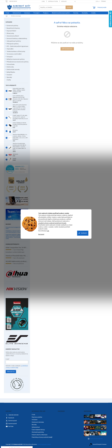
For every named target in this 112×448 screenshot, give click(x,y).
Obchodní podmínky (38, 432)
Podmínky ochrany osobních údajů (42, 437)
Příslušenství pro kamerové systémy (17, 62)
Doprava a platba (53, 1)
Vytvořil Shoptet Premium (99, 444)
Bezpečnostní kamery (13, 28)
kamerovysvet (12, 421)
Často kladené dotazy (38, 430)
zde (48, 231)
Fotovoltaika (10, 64)
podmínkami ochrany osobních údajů (17, 366)
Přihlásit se (11, 371)
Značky (9, 80)
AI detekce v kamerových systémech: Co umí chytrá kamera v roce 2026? (17, 231)
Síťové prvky (10, 33)
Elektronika (10, 67)
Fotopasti (10, 57)
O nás (43, 1)
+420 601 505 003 (13, 415)
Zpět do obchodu (67, 49)
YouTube (10, 426)
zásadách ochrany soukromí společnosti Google (52, 223)
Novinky (34, 425)
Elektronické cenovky (13, 69)
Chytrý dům (10, 49)
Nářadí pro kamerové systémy (16, 59)
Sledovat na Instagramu (96, 439)
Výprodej (9, 77)
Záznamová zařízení (13, 36)
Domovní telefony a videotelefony (17, 38)
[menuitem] (7, 13)
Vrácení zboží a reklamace (39, 435)
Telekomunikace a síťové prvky (16, 51)
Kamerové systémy (12, 26)
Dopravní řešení (11, 31)
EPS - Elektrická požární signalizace (17, 46)
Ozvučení (9, 75)
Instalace (64, 1)
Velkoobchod (36, 427)
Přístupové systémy (13, 44)
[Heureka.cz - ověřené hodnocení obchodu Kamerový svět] (17, 169)
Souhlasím (84, 233)
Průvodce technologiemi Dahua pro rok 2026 (16, 227)
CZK (97, 1)
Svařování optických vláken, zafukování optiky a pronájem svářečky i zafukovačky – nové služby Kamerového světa (17, 236)
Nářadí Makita (11, 72)
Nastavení (41, 234)
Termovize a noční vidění (14, 54)
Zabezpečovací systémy (14, 41)
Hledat (69, 7)
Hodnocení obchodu (38, 422)
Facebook (11, 418)
